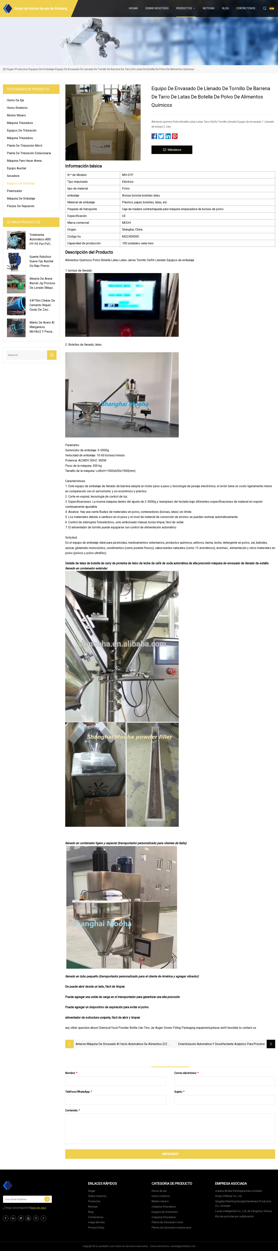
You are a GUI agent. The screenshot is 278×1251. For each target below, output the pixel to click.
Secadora (13, 176)
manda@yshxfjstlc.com (183, 1246)
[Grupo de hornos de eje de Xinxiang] (22, 1185)
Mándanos (174, 150)
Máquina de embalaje (21, 198)
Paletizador (14, 191)
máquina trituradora (20, 123)
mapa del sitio (96, 1222)
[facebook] (6, 1218)
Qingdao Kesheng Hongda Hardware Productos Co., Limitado (243, 1203)
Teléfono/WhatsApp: (78, 1091)
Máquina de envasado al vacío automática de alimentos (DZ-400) (128, 1044)
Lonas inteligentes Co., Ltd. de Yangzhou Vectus (243, 1211)
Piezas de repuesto (20, 206)
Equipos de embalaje (41, 69)
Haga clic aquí (38, 1207)
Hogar (133, 8)
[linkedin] (13, 1218)
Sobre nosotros (157, 8)
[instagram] (36, 1218)
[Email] (47, 1199)
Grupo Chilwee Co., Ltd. (228, 1196)
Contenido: (72, 1110)
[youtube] (28, 1218)
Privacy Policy (96, 1227)
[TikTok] (43, 1218)
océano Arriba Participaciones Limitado (238, 1190)
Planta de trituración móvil (24, 145)
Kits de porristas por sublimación (234, 1216)
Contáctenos (245, 8)
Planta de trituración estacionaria (29, 153)
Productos (184, 8)
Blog (225, 8)
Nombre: (71, 1072)
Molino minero (16, 115)
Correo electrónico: (186, 1072)
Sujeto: (179, 1091)
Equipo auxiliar (16, 168)
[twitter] (21, 1218)
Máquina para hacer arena (24, 161)
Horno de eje (15, 100)
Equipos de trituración (21, 130)
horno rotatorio (17, 108)
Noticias (209, 8)
